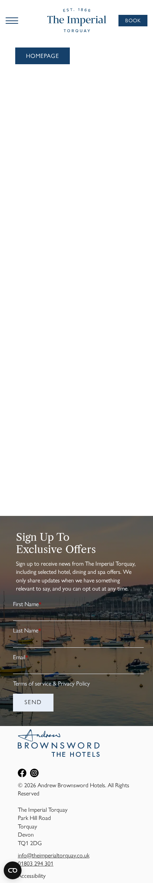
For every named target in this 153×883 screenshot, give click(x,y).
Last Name (27, 630)
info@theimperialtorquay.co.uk (53, 855)
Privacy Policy (74, 683)
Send (33, 702)
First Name (27, 604)
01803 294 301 (35, 863)
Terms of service (32, 683)
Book (133, 20)
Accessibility (32, 875)
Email (20, 657)
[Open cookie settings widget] (13, 870)
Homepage (42, 55)
